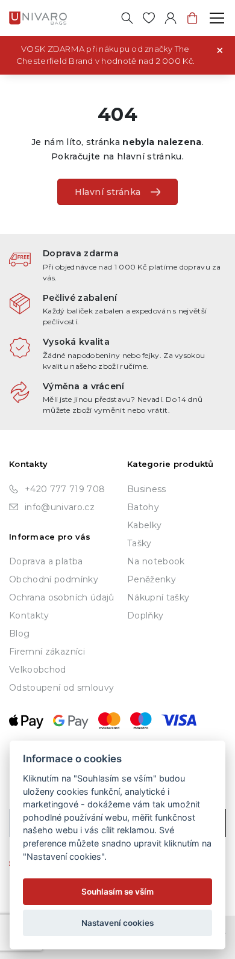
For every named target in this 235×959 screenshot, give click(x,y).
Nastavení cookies (117, 923)
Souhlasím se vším (117, 891)
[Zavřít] (220, 49)
